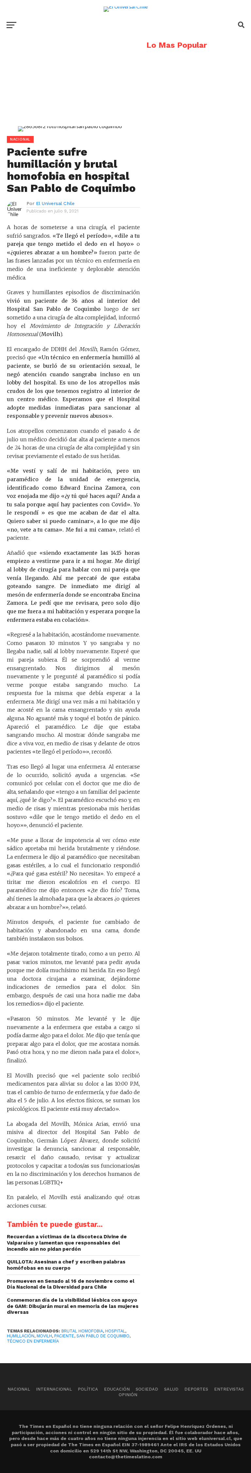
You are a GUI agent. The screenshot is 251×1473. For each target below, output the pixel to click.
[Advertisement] (70, 87)
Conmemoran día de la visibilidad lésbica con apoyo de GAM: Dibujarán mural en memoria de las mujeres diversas (73, 1306)
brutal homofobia (82, 1331)
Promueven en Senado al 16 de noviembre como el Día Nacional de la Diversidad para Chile (70, 1284)
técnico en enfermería (33, 1341)
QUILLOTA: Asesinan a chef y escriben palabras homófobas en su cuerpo (66, 1265)
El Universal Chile (55, 203)
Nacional (19, 1389)
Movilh (44, 1335)
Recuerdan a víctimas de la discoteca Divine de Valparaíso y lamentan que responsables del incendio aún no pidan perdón (67, 1243)
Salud (171, 1389)
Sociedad (147, 1389)
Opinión (128, 1394)
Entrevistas (229, 1389)
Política (88, 1389)
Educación (117, 1389)
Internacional (54, 1389)
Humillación (20, 1335)
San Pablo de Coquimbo (102, 1335)
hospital (115, 1331)
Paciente (64, 1335)
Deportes (196, 1389)
